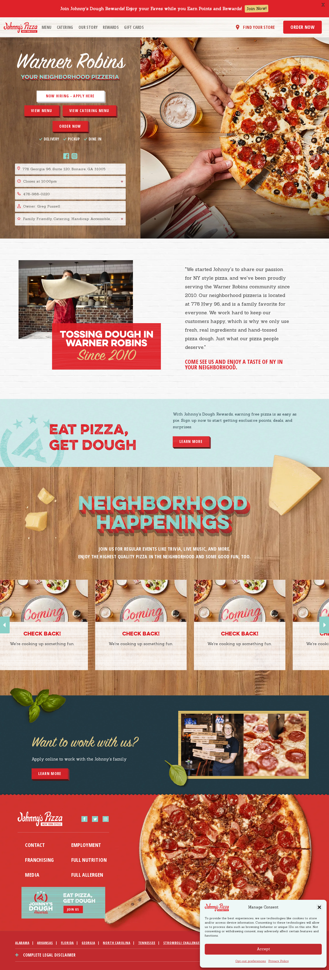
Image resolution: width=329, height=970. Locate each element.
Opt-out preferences (250, 961)
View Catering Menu (89, 110)
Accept (263, 949)
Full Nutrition (89, 859)
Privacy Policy (278, 961)
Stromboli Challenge (181, 942)
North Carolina (116, 942)
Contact (35, 844)
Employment (86, 844)
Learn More (191, 441)
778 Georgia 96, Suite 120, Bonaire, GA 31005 (63, 169)
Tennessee (146, 942)
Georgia (88, 942)
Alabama (22, 942)
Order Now (302, 27)
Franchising (39, 859)
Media (32, 874)
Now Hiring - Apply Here (70, 96)
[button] (319, 907)
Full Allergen (87, 874)
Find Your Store (259, 27)
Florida (67, 942)
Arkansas (45, 942)
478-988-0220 (36, 194)
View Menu (41, 110)
